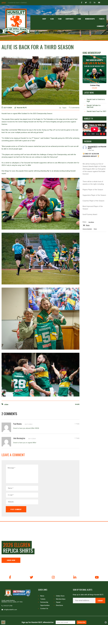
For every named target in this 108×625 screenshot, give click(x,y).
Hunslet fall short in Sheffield (94, 106)
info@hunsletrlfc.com (10, 609)
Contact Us (44, 608)
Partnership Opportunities (45, 603)
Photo (88, 225)
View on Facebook (87, 229)
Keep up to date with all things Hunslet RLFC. (88, 595)
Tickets (42, 599)
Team (64, 107)
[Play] (85, 134)
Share (95, 229)
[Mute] (101, 134)
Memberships (60, 599)
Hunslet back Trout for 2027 (17, 2)
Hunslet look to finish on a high (96, 100)
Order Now (11, 560)
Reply (77, 424)
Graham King (95, 85)
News (42, 596)
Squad (58, 602)
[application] (94, 129)
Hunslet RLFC (92, 146)
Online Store (60, 596)
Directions (59, 605)
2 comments (74, 107)
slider (6, 404)
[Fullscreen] (104, 134)
